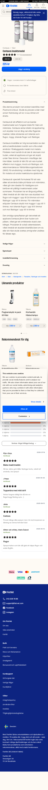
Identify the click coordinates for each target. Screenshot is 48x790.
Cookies (6, 709)
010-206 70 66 (12, 599)
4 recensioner (26, 55)
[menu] (3, 6)
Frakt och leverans (10, 647)
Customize (23, 416)
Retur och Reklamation (11, 652)
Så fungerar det (9, 678)
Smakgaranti (7, 660)
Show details (36, 402)
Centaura (6, 48)
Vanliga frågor (8, 682)
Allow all (24, 409)
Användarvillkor (9, 704)
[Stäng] (43, 13)
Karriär (5, 634)
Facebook (10, 608)
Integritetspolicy (9, 700)
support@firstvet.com (14, 603)
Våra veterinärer (9, 630)
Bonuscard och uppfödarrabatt (14, 665)
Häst (13, 48)
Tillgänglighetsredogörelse (13, 713)
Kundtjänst (7, 687)
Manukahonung (32, 368)
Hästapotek (17, 277)
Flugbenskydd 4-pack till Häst (11, 314)
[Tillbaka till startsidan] (11, 6)
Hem (3, 277)
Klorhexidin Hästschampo (32, 314)
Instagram (10, 612)
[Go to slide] (21, 333)
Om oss (5, 625)
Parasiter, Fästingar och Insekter (35, 277)
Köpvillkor (6, 656)
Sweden (13, 726)
